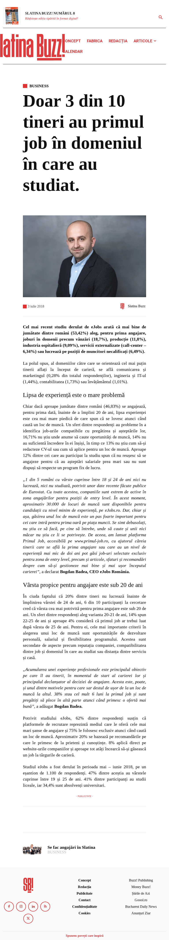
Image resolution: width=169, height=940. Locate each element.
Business (39, 86)
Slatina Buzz (136, 306)
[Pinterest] (47, 821)
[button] (160, 17)
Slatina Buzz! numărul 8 (50, 13)
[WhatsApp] (57, 821)
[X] (37, 821)
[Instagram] (21, 906)
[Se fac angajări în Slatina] (32, 848)
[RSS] (45, 906)
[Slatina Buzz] (123, 306)
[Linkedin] (33, 906)
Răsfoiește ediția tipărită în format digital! (51, 18)
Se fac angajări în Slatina (71, 847)
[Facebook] (27, 821)
